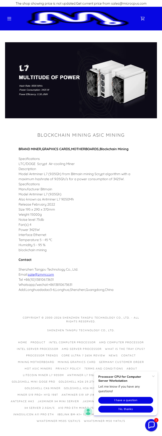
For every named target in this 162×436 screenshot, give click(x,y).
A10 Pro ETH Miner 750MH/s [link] (81, 407)
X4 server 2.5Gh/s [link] (39, 407)
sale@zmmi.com (41, 274)
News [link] (113, 355)
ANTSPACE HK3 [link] (22, 401)
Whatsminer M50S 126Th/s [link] (59, 420)
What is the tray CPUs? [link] (125, 348)
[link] (78, 18)
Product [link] (38, 342)
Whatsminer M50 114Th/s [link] (104, 420)
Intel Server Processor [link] (37, 348)
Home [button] (22, 342)
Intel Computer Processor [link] (72, 342)
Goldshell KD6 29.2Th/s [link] (79, 381)
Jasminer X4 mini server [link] (58, 401)
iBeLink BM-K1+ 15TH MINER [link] (79, 414)
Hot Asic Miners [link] (38, 368)
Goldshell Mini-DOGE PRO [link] (33, 381)
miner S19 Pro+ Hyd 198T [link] (38, 394)
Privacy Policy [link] (68, 368)
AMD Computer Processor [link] (121, 342)
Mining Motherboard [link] (36, 362)
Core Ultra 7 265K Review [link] (83, 355)
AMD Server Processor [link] (81, 348)
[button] (9, 18)
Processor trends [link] (42, 355)
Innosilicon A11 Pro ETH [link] (33, 414)
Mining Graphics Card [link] (77, 362)
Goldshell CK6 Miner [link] (43, 388)
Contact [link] (128, 355)
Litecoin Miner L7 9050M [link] (43, 375)
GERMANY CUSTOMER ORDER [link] (121, 362)
